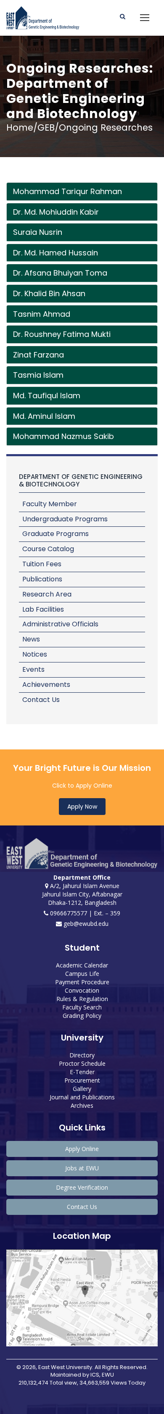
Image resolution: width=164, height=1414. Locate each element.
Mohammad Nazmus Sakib (63, 436)
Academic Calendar (82, 965)
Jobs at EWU (82, 1168)
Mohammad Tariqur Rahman (67, 191)
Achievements (46, 684)
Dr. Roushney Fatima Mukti (62, 334)
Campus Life (82, 974)
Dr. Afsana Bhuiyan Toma (60, 273)
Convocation (82, 990)
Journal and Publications (82, 1097)
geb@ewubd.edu (85, 924)
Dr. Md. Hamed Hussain (55, 252)
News (31, 639)
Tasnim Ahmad (41, 314)
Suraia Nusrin (37, 232)
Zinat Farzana (38, 355)
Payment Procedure (82, 982)
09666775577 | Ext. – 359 (84, 913)
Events (33, 669)
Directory (82, 1055)
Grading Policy (82, 1016)
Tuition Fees (41, 564)
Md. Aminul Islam (44, 416)
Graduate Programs (55, 534)
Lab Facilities (43, 609)
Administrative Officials (60, 624)
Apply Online (82, 1149)
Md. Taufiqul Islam (46, 395)
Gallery (82, 1089)
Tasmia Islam (38, 375)
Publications (42, 579)
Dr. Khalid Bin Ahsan (49, 293)
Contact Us (41, 699)
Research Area (46, 594)
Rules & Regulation (82, 999)
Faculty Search (82, 1007)
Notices (34, 654)
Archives (82, 1105)
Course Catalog (48, 549)
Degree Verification (82, 1187)
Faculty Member (49, 504)
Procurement (82, 1080)
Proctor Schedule (82, 1063)
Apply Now (82, 806)
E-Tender (82, 1072)
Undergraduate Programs (65, 519)
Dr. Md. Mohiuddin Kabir (56, 212)
